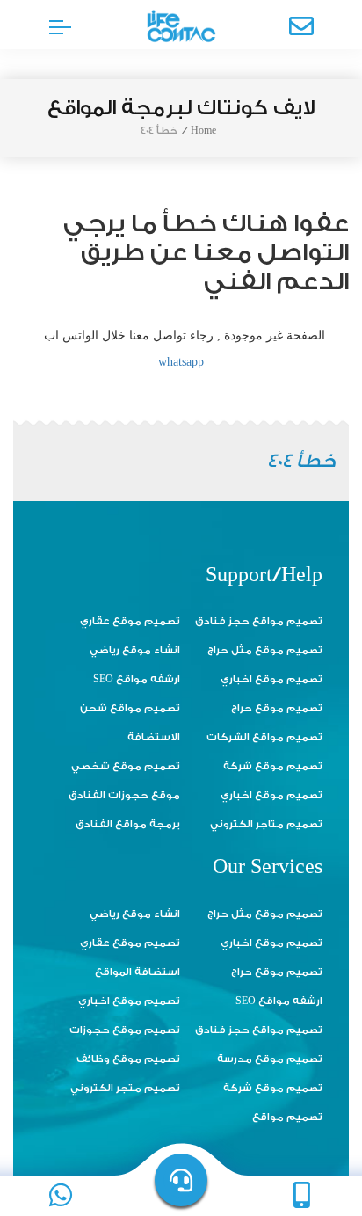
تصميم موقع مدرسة (269, 1059)
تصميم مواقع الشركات (264, 737)
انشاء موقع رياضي (135, 650)
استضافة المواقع (137, 972)
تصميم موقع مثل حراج (264, 650)
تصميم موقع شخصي (125, 766)
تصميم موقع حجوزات (124, 1030)
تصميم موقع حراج (276, 708)
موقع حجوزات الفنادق (124, 795)
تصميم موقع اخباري (271, 679)
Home (203, 130)
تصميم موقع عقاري (130, 621)
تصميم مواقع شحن (130, 708)
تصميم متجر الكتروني (125, 1088)
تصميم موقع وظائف (128, 1059)
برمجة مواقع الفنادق (128, 824)
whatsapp (181, 361)
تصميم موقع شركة (272, 766)
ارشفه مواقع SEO (136, 679)
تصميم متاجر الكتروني (266, 824)
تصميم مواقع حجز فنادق (258, 621)
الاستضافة (153, 737)
